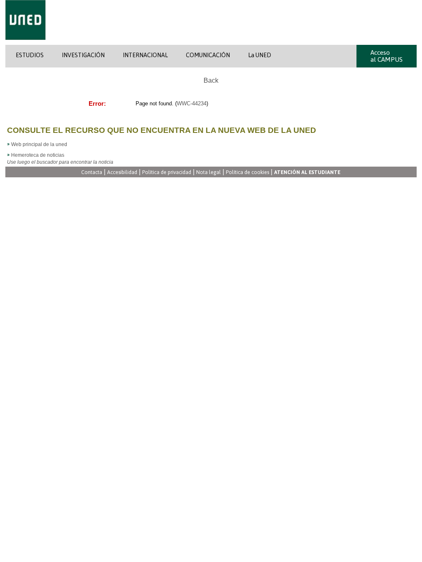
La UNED (259, 55)
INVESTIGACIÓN (83, 55)
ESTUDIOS (30, 55)
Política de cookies (247, 173)
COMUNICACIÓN (208, 55)
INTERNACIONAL (145, 55)
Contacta (91, 173)
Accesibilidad (122, 173)
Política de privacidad (166, 173)
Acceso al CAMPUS (386, 56)
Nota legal (208, 173)
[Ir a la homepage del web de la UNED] (25, 43)
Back (211, 80)
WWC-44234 (191, 103)
